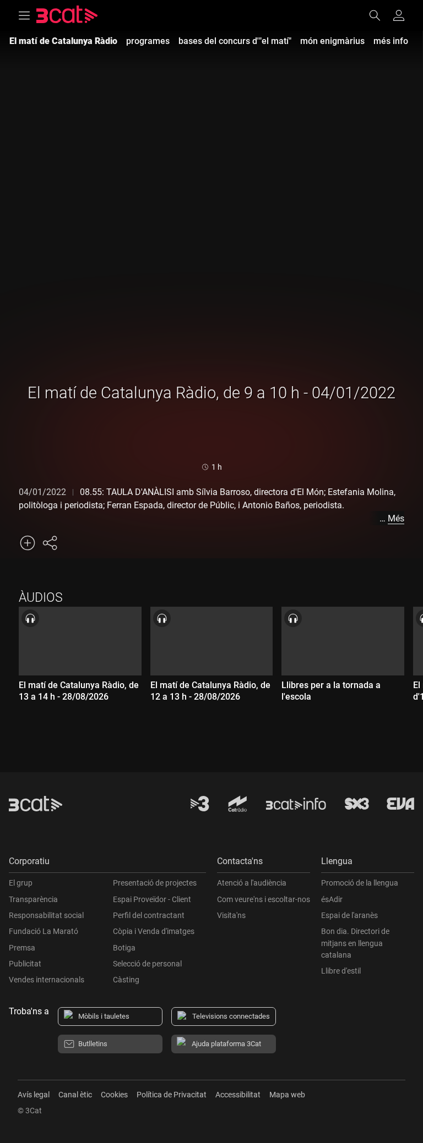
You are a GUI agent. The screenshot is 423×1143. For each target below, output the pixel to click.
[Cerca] (380, 15)
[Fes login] (398, 15)
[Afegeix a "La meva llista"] (27, 543)
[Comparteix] (49, 543)
